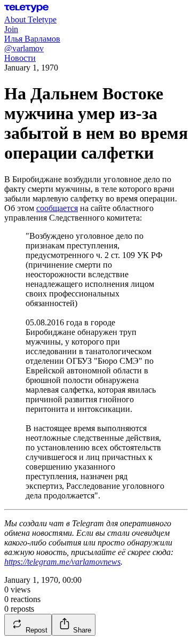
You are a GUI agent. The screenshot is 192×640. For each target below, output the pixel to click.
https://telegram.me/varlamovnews (62, 561)
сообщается (57, 208)
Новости (20, 58)
